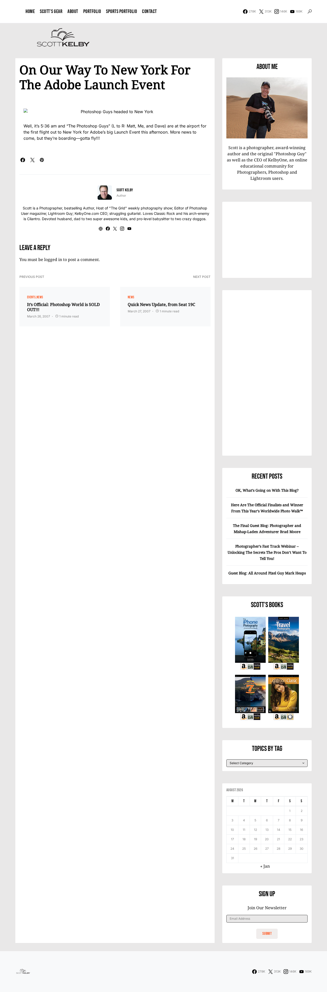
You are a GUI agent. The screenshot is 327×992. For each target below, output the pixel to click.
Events (31, 297)
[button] (310, 11)
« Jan (265, 866)
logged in (53, 259)
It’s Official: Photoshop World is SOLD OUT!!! (63, 307)
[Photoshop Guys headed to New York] (115, 111)
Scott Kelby (124, 190)
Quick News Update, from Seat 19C (161, 304)
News (40, 297)
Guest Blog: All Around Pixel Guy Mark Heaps (267, 573)
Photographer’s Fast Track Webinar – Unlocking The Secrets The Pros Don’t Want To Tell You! (267, 552)
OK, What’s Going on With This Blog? (267, 490)
